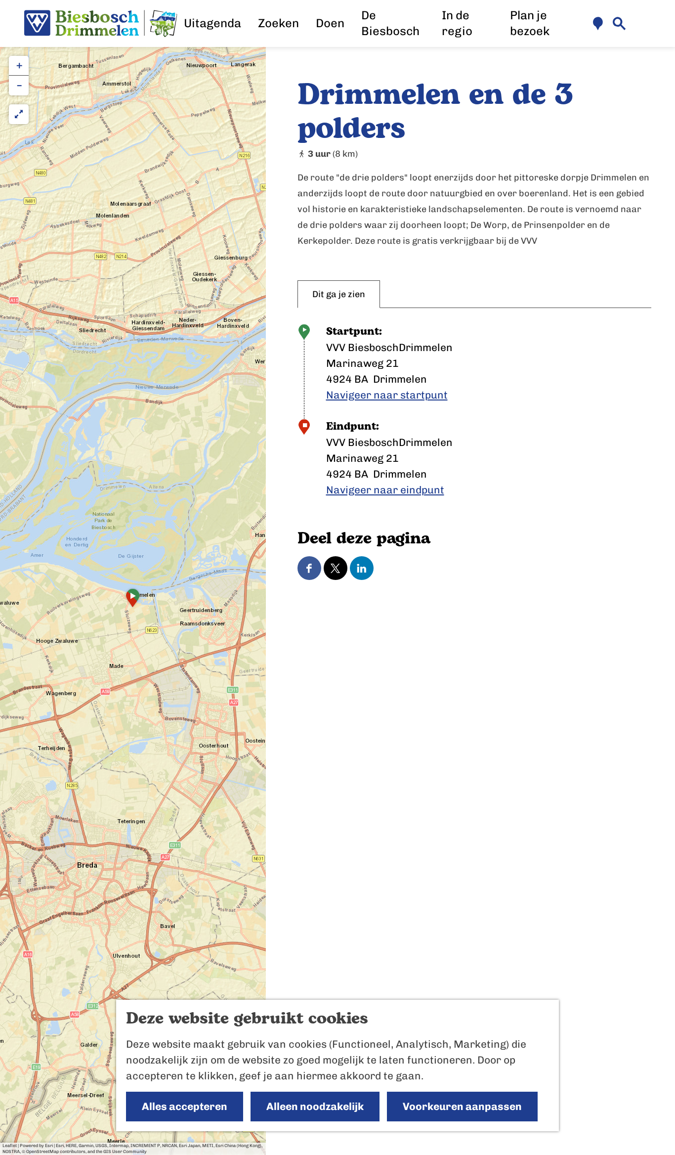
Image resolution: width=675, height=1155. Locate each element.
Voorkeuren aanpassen (462, 1106)
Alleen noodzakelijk (315, 1106)
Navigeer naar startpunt (387, 395)
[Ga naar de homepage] (100, 24)
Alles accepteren (184, 1106)
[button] (133, 601)
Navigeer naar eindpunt (385, 490)
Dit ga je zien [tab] (338, 294)
